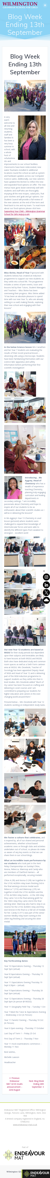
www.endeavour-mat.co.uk (25, 1124)
